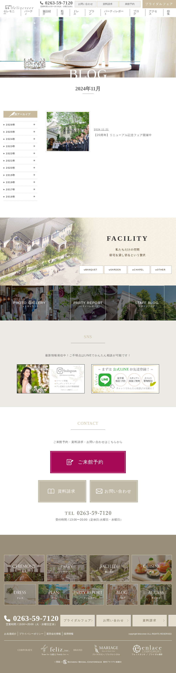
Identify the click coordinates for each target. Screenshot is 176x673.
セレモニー (9, 12)
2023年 (10, 146)
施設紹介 (47, 12)
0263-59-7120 (36, 618)
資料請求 (108, 4)
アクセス (153, 12)
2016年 (10, 196)
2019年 (10, 175)
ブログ (136, 12)
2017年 (10, 189)
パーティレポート (114, 12)
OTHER (161, 270)
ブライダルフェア (159, 4)
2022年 (10, 153)
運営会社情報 (53, 634)
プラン (91, 12)
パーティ (28, 12)
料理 (62, 12)
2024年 (10, 139)
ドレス (76, 12)
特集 (168, 12)
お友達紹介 (10, 634)
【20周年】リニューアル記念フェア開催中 (123, 135)
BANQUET (91, 270)
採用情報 (69, 634)
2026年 (10, 124)
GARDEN (115, 270)
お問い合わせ (85, 4)
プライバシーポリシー (31, 634)
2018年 (10, 182)
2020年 (10, 167)
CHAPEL (139, 270)
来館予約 (130, 4)
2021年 (10, 160)
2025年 (10, 131)
